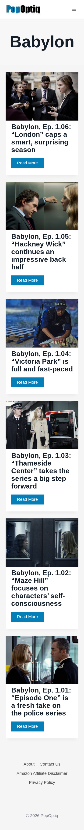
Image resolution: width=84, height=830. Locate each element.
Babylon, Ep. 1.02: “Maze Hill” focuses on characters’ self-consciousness (41, 588)
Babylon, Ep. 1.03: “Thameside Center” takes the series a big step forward (41, 471)
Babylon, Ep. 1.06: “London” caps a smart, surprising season (41, 138)
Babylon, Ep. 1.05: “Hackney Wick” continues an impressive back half (41, 252)
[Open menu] (74, 9)
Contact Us (50, 764)
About (29, 764)
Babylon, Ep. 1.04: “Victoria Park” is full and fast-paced (42, 361)
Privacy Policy (42, 782)
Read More (30, 164)
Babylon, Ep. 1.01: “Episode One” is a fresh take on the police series (41, 701)
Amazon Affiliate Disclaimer (42, 773)
